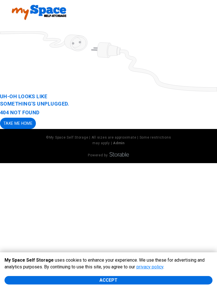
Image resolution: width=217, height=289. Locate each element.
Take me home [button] (17, 123)
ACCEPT (108, 280)
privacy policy (149, 267)
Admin (119, 143)
